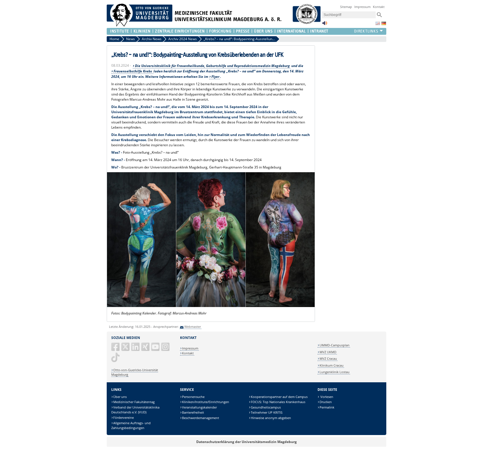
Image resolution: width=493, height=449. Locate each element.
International (291, 31)
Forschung (220, 31)
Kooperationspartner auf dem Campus (279, 397)
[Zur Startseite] (139, 25)
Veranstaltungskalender (199, 407)
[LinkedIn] (135, 349)
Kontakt (379, 7)
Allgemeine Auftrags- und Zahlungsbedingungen (131, 425)
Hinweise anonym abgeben (271, 418)
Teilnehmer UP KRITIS (266, 412)
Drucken (326, 402)
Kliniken (142, 31)
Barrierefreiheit (193, 412)
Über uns (120, 397)
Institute (119, 31)
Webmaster (192, 326)
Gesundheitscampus (266, 407)
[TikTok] (115, 359)
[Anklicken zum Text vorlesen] (325, 24)
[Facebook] (115, 349)
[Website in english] (377, 23)
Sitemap (346, 7)
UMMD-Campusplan (334, 345)
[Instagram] (165, 349)
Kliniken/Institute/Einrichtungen (205, 402)
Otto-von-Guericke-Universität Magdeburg (134, 372)
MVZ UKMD (328, 352)
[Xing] (145, 349)
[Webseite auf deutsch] (383, 23)
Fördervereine (123, 417)
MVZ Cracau (328, 358)
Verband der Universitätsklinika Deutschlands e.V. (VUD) (135, 410)
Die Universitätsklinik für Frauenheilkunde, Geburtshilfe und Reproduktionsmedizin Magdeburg (212, 65)
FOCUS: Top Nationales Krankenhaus (278, 402)
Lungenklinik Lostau (334, 372)
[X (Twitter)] (125, 349)
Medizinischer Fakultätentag (134, 402)
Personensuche (193, 397)
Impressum (362, 7)
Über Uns (263, 31)
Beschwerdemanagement (200, 418)
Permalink (327, 407)
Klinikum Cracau (332, 365)
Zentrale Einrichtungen (180, 31)
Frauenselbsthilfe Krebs (133, 71)
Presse (242, 31)
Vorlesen (326, 397)
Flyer (215, 76)
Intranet (319, 31)
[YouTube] (155, 349)
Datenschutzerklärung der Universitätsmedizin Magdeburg (246, 441)
